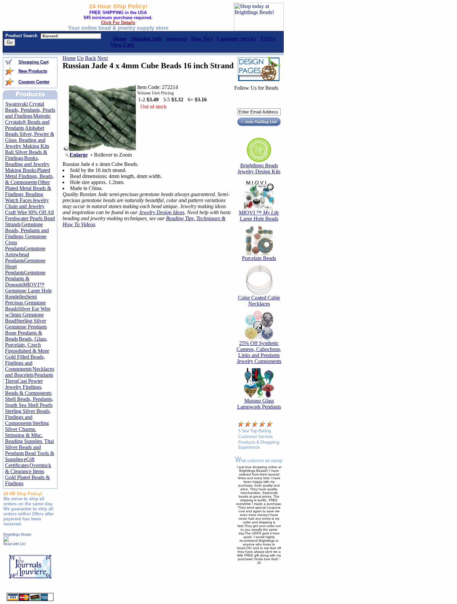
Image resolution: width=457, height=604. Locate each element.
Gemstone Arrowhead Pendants (25, 254)
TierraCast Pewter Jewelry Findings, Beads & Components (28, 387)
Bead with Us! (14, 544)
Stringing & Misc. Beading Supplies (24, 438)
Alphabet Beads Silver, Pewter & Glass (29, 134)
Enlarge (79, 155)
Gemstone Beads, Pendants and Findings (27, 230)
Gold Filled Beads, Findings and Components (25, 363)
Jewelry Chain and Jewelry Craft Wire (27, 206)
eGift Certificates (19, 462)
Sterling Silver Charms (27, 426)
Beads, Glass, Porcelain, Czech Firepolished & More (27, 345)
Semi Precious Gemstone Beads (25, 303)
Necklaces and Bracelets (29, 372)
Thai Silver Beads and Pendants (29, 447)
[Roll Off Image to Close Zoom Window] (102, 149)
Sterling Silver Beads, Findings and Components (28, 417)
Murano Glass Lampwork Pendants (259, 404)
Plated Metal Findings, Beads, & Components (29, 176)
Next (102, 58)
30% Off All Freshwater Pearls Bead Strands (30, 218)
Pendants (43, 375)
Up (80, 58)
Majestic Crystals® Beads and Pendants (28, 122)
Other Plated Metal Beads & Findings (28, 188)
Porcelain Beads (259, 258)
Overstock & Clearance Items (28, 468)
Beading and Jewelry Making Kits (27, 143)
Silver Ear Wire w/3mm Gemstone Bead (28, 315)
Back (90, 58)
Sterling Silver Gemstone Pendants (26, 324)
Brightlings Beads (17, 534)
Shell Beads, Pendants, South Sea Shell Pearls (29, 402)
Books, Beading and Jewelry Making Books (27, 164)
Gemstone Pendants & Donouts (25, 278)
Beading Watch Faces (24, 197)
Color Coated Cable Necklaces (259, 301)
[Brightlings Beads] (6, 540)
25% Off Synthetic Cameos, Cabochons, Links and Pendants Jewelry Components (259, 352)
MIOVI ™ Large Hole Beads (259, 216)
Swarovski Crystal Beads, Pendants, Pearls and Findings (30, 110)
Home (69, 58)
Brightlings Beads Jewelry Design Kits (259, 168)
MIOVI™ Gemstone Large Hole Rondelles (28, 290)
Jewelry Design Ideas (161, 212)
